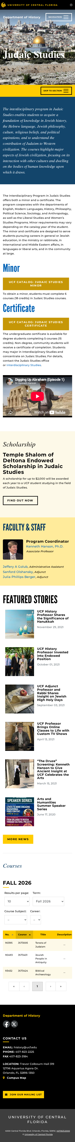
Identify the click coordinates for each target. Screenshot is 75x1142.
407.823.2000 (63, 1131)
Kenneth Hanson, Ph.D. (44, 546)
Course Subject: (15, 911)
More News (18, 839)
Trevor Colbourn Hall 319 (37, 1064)
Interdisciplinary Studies (24, 365)
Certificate (19, 308)
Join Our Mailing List (25, 1094)
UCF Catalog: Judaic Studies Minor (36, 283)
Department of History (21, 17)
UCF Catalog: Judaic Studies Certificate (36, 323)
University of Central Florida (37, 1119)
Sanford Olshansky (18, 572)
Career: (35, 911)
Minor (11, 268)
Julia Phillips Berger (19, 577)
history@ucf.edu (25, 1047)
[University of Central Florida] (29, 5)
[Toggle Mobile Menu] (71, 4)
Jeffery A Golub (15, 566)
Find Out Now (20, 500)
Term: (37, 893)
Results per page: (16, 893)
